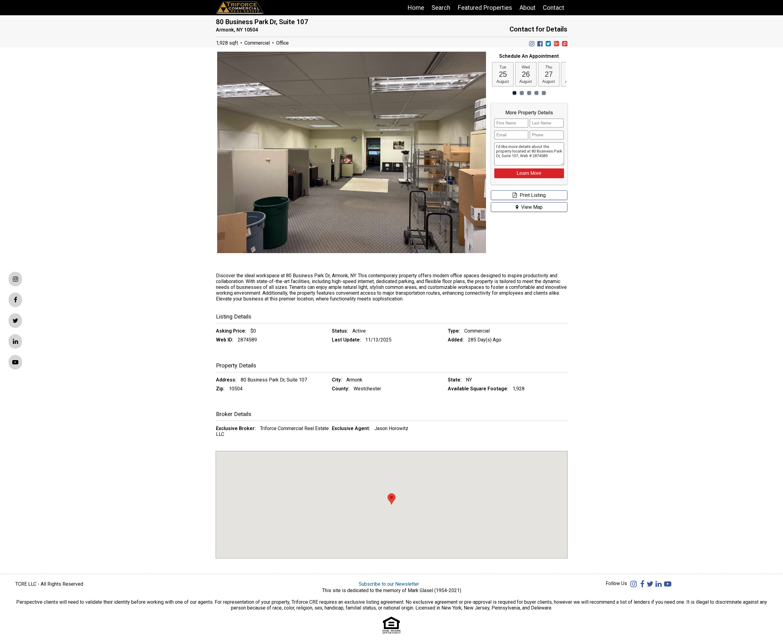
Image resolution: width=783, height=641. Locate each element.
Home (415, 7)
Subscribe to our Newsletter (389, 584)
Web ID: (224, 340)
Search (441, 7)
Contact (553, 7)
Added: (456, 340)
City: (337, 380)
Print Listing (532, 195)
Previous (210, 161)
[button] (529, 173)
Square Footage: (489, 389)
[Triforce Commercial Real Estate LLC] (249, 7)
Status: (340, 331)
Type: (454, 331)
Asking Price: (231, 331)
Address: (226, 380)
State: (455, 380)
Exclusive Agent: (351, 428)
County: (340, 389)
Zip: (220, 389)
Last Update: (346, 340)
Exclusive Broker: (236, 428)
